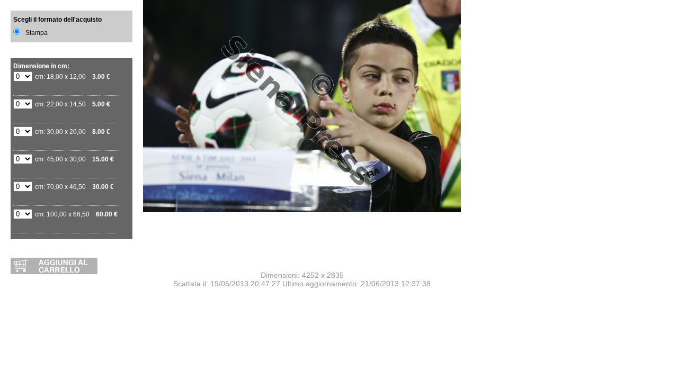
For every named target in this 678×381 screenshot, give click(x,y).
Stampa (36, 33)
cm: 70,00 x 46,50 (74, 186)
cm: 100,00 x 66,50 (76, 214)
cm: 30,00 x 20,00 (72, 131)
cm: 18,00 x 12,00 (72, 76)
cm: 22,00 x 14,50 (72, 104)
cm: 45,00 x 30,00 (74, 159)
